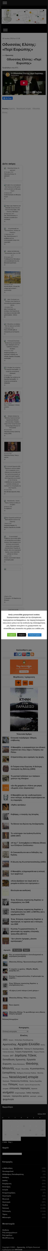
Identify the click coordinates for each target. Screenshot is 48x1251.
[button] (11, 635)
